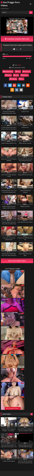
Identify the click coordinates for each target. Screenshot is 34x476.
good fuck (25, 75)
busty (18, 71)
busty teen (27, 71)
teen (22, 78)
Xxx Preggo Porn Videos (10, 4)
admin (19, 65)
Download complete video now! (18, 39)
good (16, 75)
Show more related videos (17, 261)
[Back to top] (29, 471)
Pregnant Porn (8, 71)
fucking (9, 75)
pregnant (14, 78)
